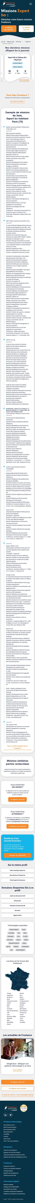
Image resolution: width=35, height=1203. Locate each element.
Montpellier (10, 1022)
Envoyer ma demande (17, 855)
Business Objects (14, 929)
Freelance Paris (24, 1001)
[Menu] (30, 4)
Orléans (22, 999)
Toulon (22, 1014)
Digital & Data (10, 41)
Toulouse (22, 1016)
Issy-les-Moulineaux (12, 1010)
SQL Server (10, 939)
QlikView (16, 946)
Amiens (9, 993)
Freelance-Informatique (17, 1199)
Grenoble (9, 1009)
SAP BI (8, 946)
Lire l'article (17, 1070)
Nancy (9, 1024)
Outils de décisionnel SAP (17, 896)
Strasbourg (23, 1012)
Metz (8, 1020)
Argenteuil (10, 995)
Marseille (9, 1018)
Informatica (11, 936)
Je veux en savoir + (17, 101)
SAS (11, 950)
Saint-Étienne (23, 1010)
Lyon (8, 1014)
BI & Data (18, 41)
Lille (8, 1012)
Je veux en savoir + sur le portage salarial (17, 1095)
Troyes (22, 1020)
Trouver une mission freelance (12, 1168)
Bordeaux (10, 997)
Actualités (6, 1134)
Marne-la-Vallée (11, 1016)
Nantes (22, 993)
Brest (8, 999)
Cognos (18, 939)
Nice (21, 995)
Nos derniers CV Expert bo (17, 875)
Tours (21, 1018)
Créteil (9, 1003)
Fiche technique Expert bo (17, 870)
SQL (19, 933)
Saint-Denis (23, 1009)
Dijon (8, 1005)
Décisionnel (17, 900)
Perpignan (23, 1003)
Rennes (22, 1005)
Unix (18, 936)
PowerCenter (25, 946)
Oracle (23, 929)
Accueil (3, 41)
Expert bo (28, 41)
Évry (8, 1007)
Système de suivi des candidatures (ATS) (15, 1157)
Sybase (26, 939)
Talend (24, 943)
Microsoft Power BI (14, 943)
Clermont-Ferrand (12, 1001)
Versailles (22, 1022)
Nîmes (21, 997)
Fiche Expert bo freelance (17, 880)
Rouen (21, 1007)
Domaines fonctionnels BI (17, 905)
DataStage (11, 933)
